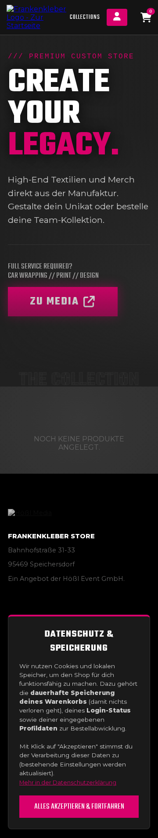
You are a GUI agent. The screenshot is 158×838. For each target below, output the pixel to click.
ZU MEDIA (54, 302)
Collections (85, 17)
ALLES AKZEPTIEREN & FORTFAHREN (79, 807)
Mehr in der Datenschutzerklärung (67, 782)
